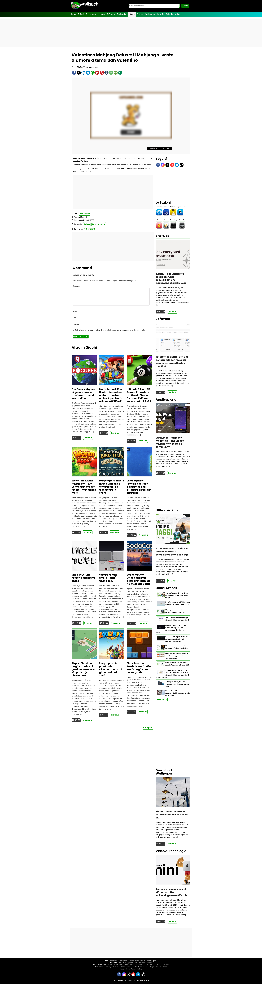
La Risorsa (148, 965)
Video (177, 14)
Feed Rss (139, 961)
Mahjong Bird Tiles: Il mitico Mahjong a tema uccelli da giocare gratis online (111, 487)
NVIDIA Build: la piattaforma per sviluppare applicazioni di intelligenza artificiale (176, 639)
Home (73, 14)
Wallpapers (150, 14)
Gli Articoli (162, 699)
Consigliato (123, 961)
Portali (131, 961)
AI (86, 14)
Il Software (118, 965)
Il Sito (110, 965)
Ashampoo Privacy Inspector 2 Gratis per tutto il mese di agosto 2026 (177, 684)
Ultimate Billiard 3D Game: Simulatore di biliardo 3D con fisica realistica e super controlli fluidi (139, 395)
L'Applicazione (129, 965)
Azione (87, 224)
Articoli (81, 14)
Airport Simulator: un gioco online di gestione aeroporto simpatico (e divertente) (83, 669)
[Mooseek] (84, 9)
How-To (160, 14)
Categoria (147, 727)
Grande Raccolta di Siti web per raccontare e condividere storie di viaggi (177, 595)
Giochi (132, 14)
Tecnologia (174, 220)
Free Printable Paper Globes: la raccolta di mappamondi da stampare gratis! (176, 656)
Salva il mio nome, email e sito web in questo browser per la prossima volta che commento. (110, 330)
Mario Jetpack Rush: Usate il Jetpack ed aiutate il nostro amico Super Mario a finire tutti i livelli (111, 395)
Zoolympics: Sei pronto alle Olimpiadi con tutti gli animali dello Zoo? (110, 669)
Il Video (166, 965)
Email (75, 318)
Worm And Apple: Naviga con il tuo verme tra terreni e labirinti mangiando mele (84, 487)
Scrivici (121, 963)
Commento (77, 286)
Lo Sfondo (157, 965)
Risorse (140, 14)
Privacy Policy (136, 969)
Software (111, 14)
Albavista (131, 981)
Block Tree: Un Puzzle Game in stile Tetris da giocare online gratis (139, 668)
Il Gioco (139, 965)
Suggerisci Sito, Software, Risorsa (138, 963)
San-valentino (98, 224)
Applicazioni (122, 14)
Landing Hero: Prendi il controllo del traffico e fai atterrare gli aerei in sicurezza (139, 487)
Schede (169, 14)
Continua (88, 437)
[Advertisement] (131, 33)
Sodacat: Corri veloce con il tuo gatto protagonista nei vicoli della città (138, 579)
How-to (158, 967)
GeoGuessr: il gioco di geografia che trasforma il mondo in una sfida (83, 394)
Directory (93, 14)
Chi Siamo (113, 961)
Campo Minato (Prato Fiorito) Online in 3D (108, 577)
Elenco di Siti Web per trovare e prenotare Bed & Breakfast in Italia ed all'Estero (177, 693)
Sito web (76, 324)
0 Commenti (89, 229)
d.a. (155, 961)
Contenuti (148, 961)
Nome (75, 311)
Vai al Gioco (84, 213)
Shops (102, 14)
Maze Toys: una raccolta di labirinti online (83, 577)
